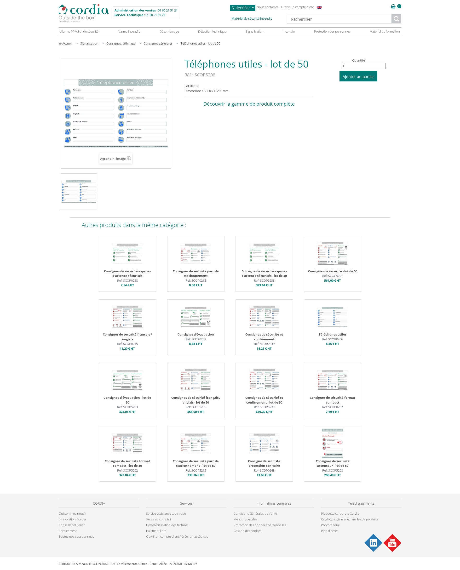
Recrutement (68, 531)
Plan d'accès (329, 531)
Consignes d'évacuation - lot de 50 (127, 400)
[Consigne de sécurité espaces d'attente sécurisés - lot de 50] (264, 253)
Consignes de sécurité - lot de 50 (332, 271)
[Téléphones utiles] (332, 316)
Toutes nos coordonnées (76, 536)
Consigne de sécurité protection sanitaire (264, 463)
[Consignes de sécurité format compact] (332, 380)
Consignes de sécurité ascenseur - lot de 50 (333, 463)
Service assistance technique (166, 513)
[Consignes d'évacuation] (195, 316)
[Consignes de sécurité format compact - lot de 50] (127, 443)
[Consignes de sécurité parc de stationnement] (195, 253)
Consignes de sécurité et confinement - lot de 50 (264, 400)
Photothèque (330, 525)
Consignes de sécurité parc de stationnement (196, 273)
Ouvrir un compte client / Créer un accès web (177, 536)
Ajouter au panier (358, 76)
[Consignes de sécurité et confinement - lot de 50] (264, 380)
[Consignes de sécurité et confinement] (264, 316)
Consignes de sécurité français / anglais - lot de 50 (195, 400)
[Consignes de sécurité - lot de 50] (332, 253)
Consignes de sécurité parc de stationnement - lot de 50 (196, 463)
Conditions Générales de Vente (255, 513)
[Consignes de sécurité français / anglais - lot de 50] (195, 380)
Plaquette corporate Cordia (340, 513)
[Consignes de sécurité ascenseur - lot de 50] (332, 443)
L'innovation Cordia (72, 519)
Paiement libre (156, 531)
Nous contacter (267, 7)
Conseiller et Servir (72, 525)
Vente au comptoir (159, 519)
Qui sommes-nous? (72, 513)
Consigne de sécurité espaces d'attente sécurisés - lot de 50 (264, 273)
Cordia (84, 13)
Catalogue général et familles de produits (349, 519)
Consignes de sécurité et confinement (264, 336)
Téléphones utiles (332, 334)
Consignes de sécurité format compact (332, 400)
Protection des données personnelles (260, 525)
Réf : (188, 75)
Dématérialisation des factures (167, 525)
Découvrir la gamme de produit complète (249, 104)
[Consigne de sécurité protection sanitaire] (264, 443)
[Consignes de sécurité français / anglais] (127, 316)
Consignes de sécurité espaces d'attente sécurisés (127, 273)
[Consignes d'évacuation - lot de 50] (127, 380)
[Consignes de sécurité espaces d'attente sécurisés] (127, 253)
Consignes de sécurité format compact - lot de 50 (127, 463)
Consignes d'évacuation (196, 334)
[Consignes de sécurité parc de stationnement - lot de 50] (195, 443)
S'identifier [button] (241, 8)
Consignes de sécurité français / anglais (127, 336)
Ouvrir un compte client (297, 7)
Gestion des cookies (247, 531)
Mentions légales (245, 519)
